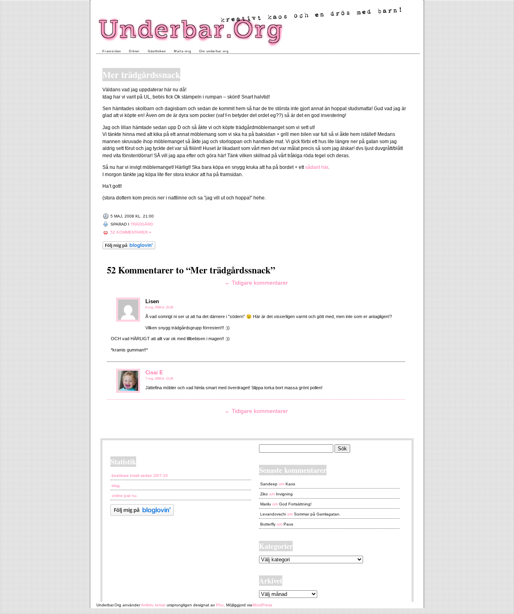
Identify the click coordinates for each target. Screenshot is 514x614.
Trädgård (142, 224)
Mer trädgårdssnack (141, 74)
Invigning (284, 494)
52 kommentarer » (130, 232)
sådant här (316, 167)
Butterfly (267, 524)
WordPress (262, 605)
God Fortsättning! (295, 504)
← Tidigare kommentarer (256, 282)
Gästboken (157, 51)
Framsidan (111, 51)
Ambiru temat (153, 605)
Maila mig (182, 51)
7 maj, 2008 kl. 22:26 (159, 378)
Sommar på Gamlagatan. (317, 514)
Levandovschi (273, 514)
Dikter (134, 51)
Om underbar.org (213, 51)
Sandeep (268, 484)
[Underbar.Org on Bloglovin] (128, 248)
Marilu (265, 504)
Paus (288, 524)
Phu (220, 605)
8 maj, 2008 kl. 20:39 (159, 307)
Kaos (290, 484)
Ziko (264, 494)
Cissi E (154, 373)
